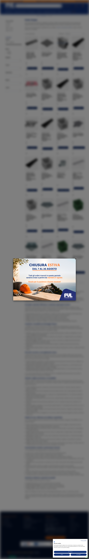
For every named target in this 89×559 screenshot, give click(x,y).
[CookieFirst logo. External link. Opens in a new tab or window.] (54, 542)
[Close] (76, 258)
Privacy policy (84, 541)
